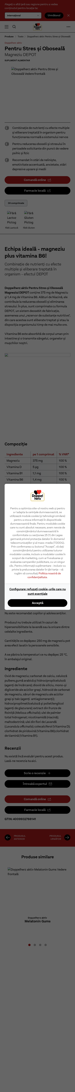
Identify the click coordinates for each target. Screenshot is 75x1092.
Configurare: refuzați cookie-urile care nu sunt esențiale (37, 591)
